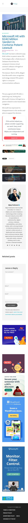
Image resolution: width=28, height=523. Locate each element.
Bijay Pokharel (5, 50)
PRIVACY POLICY (7, 513)
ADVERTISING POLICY (9, 516)
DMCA (18, 516)
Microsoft (5, 54)
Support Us (14, 138)
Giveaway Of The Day (9, 519)
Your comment (9, 272)
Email (6, 294)
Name (7, 286)
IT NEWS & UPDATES (13, 167)
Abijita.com (18, 507)
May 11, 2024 (11, 50)
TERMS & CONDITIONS (9, 510)
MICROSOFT (5, 33)
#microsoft (11, 158)
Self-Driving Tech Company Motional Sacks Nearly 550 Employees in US (12, 178)
